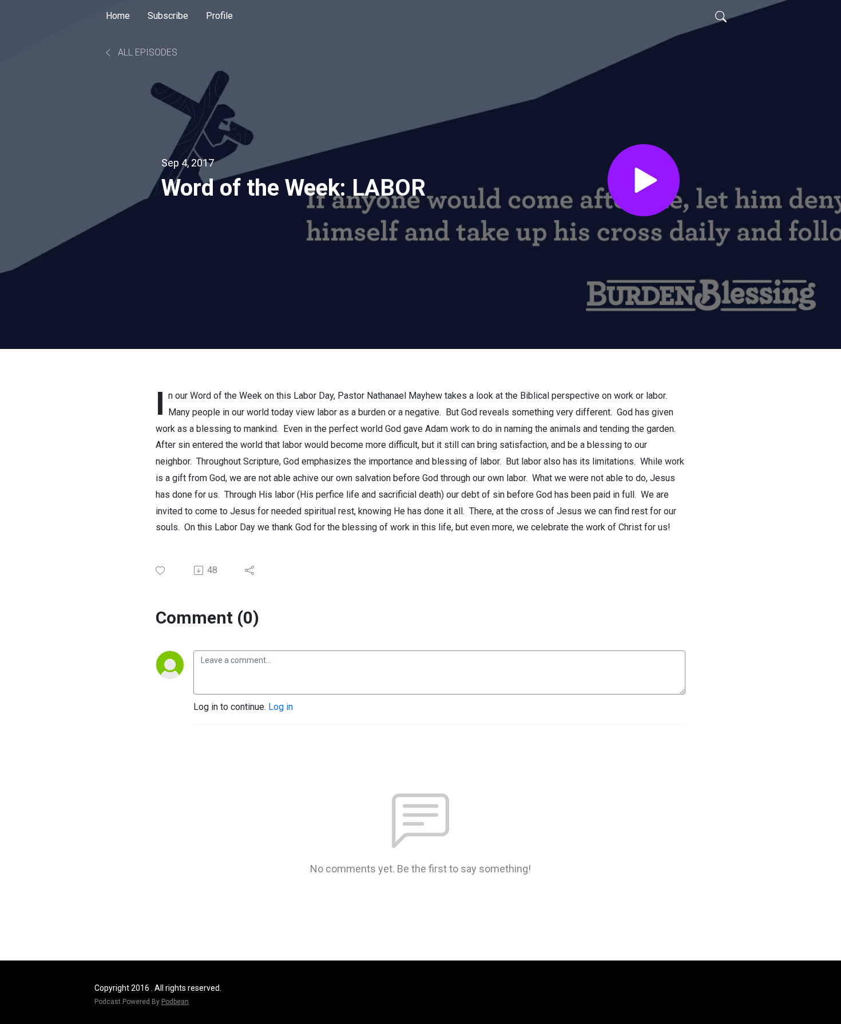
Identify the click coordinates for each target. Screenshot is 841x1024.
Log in (280, 706)
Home (118, 15)
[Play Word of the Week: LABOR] (644, 180)
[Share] (250, 570)
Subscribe (168, 15)
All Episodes (146, 52)
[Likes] (161, 571)
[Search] (721, 16)
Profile (219, 15)
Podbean (175, 1002)
